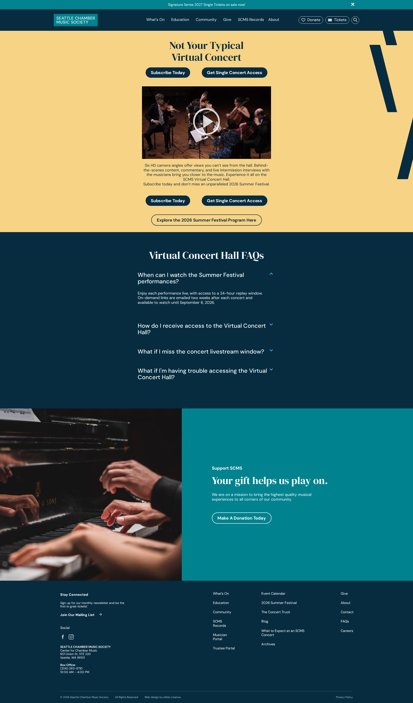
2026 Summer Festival (279, 603)
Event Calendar (273, 593)
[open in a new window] (81, 615)
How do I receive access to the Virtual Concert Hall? (202, 329)
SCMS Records (251, 19)
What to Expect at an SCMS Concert (282, 633)
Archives (268, 644)
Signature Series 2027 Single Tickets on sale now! (206, 4)
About (273, 19)
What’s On (155, 19)
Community (206, 19)
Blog (264, 621)
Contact (347, 612)
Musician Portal (220, 637)
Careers (347, 631)
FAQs (345, 621)
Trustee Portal (224, 648)
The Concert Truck (275, 612)
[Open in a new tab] (62, 636)
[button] (311, 20)
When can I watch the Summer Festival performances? (191, 278)
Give (227, 19)
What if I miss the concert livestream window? (201, 351)
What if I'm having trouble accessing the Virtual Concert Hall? (202, 374)
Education (180, 19)
